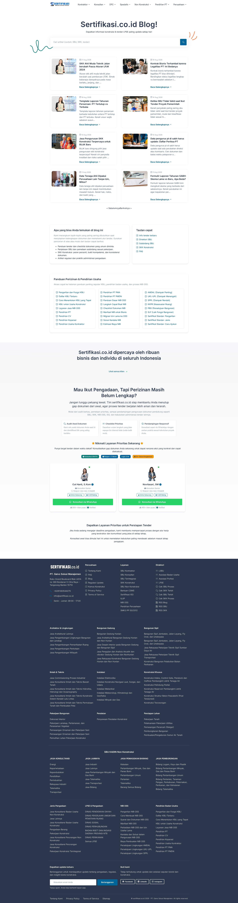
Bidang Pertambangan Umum (169, 775)
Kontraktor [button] (83, 4)
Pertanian (124, 779)
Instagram (158, 882)
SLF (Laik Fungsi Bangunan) (161, 312)
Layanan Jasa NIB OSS (69, 308)
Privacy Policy (94, 590)
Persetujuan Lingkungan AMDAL (135, 845)
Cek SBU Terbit (166, 594)
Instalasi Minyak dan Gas (108, 700)
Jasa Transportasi (93, 783)
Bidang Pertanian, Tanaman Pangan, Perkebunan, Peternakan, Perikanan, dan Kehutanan (171, 782)
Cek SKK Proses (166, 598)
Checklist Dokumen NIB (114, 308)
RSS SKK (163, 610)
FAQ (141, 251)
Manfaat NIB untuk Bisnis (114, 312)
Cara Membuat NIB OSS (131, 815)
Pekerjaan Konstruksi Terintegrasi (65, 851)
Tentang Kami (94, 571)
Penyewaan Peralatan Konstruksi (112, 719)
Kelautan (124, 764)
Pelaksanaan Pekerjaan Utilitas (158, 723)
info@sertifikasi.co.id (64, 596)
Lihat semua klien (116, 371)
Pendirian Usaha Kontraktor (71, 324)
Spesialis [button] (124, 4)
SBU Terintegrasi (128, 578)
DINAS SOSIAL (92, 822)
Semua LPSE (91, 841)
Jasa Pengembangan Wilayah (63, 652)
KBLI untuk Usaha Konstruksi (72, 304)
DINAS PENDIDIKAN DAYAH (98, 811)
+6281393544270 (62, 591)
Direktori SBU (145, 239)
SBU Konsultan (127, 574)
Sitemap (106, 898)
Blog (90, 578)
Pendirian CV (65, 316)
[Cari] (183, 42)
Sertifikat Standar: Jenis (159, 320)
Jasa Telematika (92, 779)
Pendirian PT (65, 312)
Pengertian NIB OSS (129, 811)
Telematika (55, 788)
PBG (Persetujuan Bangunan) (161, 308)
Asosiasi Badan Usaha (169, 574)
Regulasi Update (95, 582)
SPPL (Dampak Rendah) (159, 300)
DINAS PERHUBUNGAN (96, 826)
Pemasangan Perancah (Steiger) (159, 727)
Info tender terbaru (148, 235)
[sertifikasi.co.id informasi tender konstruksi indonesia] (60, 4)
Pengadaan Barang (58, 829)
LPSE (161, 582)
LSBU (161, 571)
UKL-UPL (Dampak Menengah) (162, 296)
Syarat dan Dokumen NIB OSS (134, 819)
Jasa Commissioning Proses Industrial (67, 678)
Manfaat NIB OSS (128, 823)
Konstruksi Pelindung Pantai (157, 685)
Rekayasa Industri (58, 784)
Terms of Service (96, 594)
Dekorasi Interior (57, 719)
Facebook (129, 882)
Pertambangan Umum (130, 775)
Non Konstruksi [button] (142, 4)
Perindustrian (56, 780)
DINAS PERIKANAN (94, 837)
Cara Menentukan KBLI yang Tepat (75, 300)
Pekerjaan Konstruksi (59, 833)
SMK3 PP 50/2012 (129, 610)
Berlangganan (107, 882)
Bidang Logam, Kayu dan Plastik (171, 764)
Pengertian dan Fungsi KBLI (71, 292)
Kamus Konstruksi (96, 586)
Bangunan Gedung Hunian (109, 634)
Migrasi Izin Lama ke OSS (115, 316)
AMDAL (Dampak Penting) (160, 292)
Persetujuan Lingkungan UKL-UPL (136, 849)
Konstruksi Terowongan (155, 702)
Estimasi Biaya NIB (112, 324)
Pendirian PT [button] (161, 4)
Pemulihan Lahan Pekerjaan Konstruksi (68, 738)
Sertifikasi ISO (127, 594)
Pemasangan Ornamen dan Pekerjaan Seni (69, 730)
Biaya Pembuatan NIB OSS (132, 841)
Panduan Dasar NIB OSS (114, 300)
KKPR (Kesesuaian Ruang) (160, 304)
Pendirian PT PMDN (112, 296)
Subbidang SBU (146, 243)
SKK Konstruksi (146, 247)
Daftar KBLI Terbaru (68, 296)
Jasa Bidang (91, 787)
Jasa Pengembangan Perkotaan (64, 648)
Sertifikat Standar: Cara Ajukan (162, 324)
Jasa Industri (91, 764)
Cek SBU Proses (166, 586)
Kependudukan (57, 772)
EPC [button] (112, 4)
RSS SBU (163, 606)
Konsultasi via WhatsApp (84, 502)
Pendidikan (55, 776)
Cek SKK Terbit (166, 590)
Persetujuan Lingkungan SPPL (134, 853)
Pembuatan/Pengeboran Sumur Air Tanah (163, 735)
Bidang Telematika (164, 789)
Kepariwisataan (57, 768)
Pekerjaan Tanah (151, 719)
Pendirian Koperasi (67, 320)
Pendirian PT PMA (111, 292)
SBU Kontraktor (127, 571)
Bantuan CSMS (127, 590)
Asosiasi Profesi (166, 578)
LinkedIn (143, 882)
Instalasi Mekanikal (105, 689)
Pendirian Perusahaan (130, 606)
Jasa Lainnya (91, 768)
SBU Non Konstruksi (129, 586)
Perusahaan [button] (178, 4)
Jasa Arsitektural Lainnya (61, 634)
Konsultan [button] (98, 4)
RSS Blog (163, 602)
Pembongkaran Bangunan (156, 731)
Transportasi (55, 792)
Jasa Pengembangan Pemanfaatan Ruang (69, 644)
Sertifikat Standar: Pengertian (161, 316)
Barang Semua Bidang (130, 787)
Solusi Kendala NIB (112, 320)
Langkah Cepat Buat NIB (114, 304)
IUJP (122, 598)
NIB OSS (124, 602)
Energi (53, 764)
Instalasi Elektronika (106, 678)
